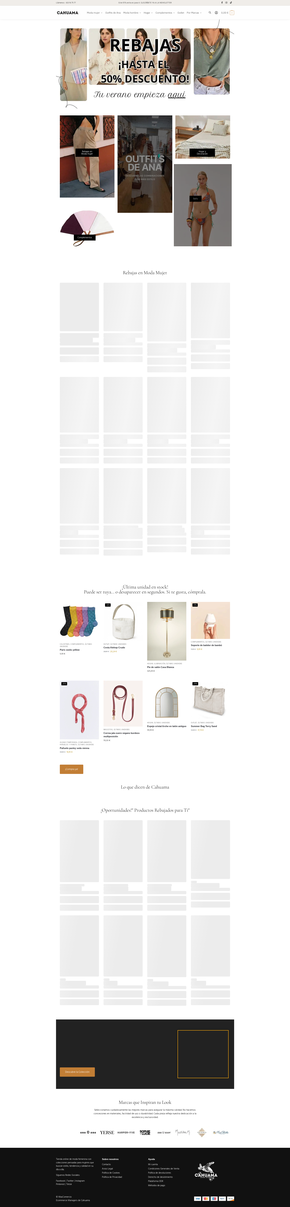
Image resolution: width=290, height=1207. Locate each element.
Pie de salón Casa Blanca (160, 667)
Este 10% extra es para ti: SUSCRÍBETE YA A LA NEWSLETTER (145, 2)
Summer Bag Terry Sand (204, 726)
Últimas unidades (118, 644)
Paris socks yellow (70, 649)
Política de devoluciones (159, 1172)
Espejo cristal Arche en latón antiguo (166, 726)
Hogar (150, 663)
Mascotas (108, 729)
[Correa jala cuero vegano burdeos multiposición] (123, 704)
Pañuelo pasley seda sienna (74, 748)
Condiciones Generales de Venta (163, 1168)
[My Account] (216, 13)
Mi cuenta (153, 1164)
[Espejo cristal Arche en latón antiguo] (166, 700)
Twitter (70, 1180)
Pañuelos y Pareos (68, 744)
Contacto (106, 1164)
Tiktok (69, 1184)
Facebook (60, 1180)
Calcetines (65, 644)
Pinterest (60, 1184)
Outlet (106, 644)
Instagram (80, 1180)
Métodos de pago (156, 1185)
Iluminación (159, 663)
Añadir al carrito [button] (79, 660)
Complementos (77, 644)
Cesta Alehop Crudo (114, 647)
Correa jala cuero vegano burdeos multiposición (122, 735)
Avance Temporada (68, 742)
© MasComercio (64, 1196)
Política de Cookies (111, 1172)
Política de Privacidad (112, 1177)
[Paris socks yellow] (79, 621)
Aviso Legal (107, 1168)
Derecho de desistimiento (160, 1177)
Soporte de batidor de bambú (206, 645)
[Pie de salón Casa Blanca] (166, 631)
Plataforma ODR (155, 1181)
